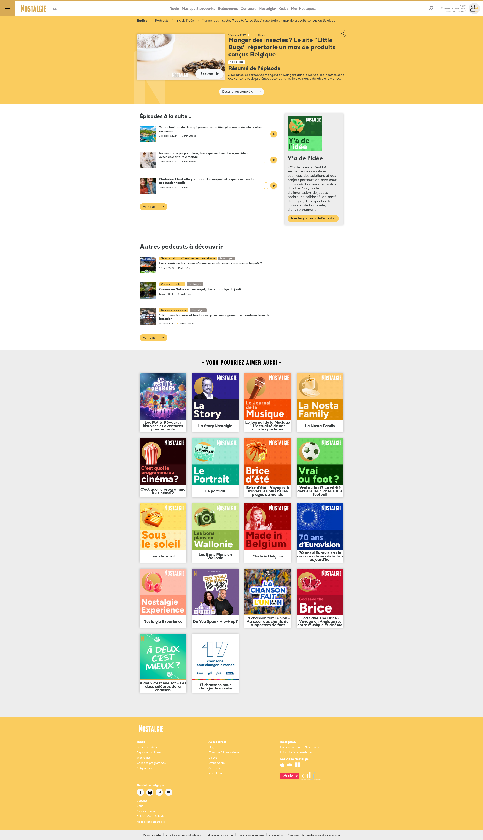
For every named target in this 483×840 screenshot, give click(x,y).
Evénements (228, 9)
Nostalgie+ (267, 9)
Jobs (140, 806)
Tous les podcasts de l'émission (313, 218)
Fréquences (144, 768)
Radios (142, 20)
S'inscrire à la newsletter (224, 752)
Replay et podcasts (149, 752)
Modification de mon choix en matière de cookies (313, 835)
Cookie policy (276, 835)
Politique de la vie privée (219, 835)
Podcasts (161, 20)
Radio (174, 9)
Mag (211, 747)
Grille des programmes (151, 763)
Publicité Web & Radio (151, 816)
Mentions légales (152, 835)
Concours (248, 9)
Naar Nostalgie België (151, 821)
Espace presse (146, 811)
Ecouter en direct (148, 747)
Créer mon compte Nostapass (299, 747)
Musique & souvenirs (198, 9)
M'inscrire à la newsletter (296, 752)
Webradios (144, 757)
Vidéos (212, 757)
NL (54, 9)
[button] (241, 91)
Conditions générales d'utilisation (184, 835)
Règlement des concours (251, 835)
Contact (142, 800)
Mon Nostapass (303, 9)
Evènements (216, 763)
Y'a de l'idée (185, 20)
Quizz (283, 9)
